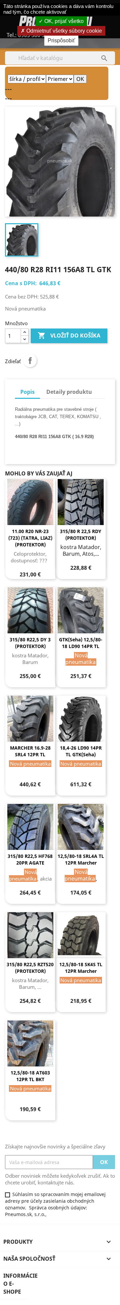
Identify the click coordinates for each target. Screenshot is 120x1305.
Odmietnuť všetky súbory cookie (63, 31)
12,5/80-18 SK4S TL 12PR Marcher (80, 967)
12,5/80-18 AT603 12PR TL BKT (30, 1075)
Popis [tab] (27, 391)
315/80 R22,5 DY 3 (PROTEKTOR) (30, 642)
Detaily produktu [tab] (69, 391)
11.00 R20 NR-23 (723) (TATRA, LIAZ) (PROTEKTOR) (30, 538)
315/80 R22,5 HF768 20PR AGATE (30, 859)
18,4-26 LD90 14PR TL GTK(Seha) (81, 751)
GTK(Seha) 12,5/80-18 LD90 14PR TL (80, 642)
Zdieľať (30, 360)
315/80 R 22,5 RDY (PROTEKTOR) (80, 534)
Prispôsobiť (61, 40)
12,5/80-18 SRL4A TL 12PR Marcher (81, 859)
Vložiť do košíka (69, 335)
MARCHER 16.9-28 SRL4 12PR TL (30, 751)
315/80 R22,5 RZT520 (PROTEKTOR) (30, 967)
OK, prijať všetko (63, 21)
